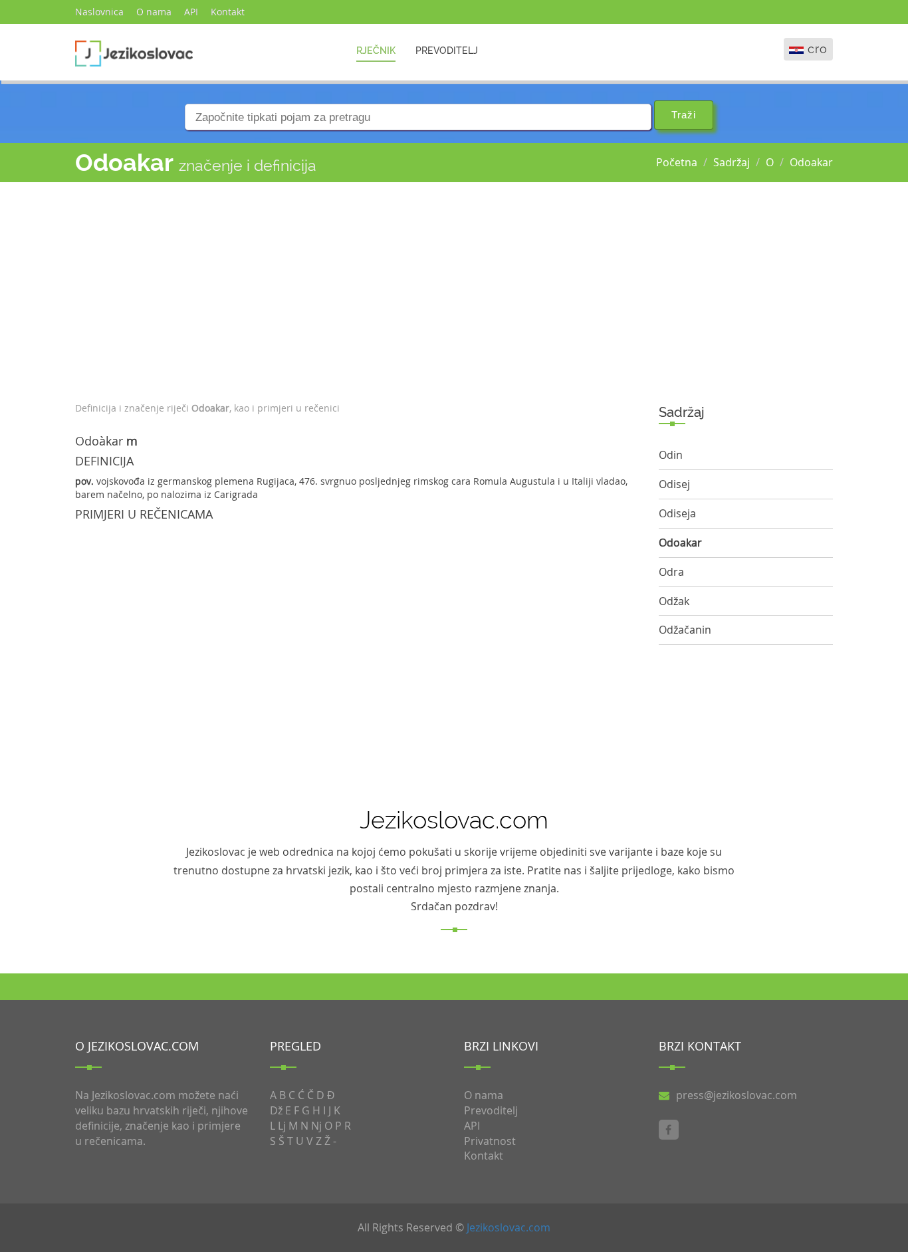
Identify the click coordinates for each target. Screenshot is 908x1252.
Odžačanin (685, 629)
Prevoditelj (446, 50)
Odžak (674, 601)
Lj (282, 1125)
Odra (671, 571)
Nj (316, 1125)
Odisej (674, 484)
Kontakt (228, 11)
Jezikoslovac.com (508, 1227)
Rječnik (376, 50)
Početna (676, 162)
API (191, 11)
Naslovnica (99, 11)
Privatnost (490, 1141)
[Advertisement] (357, 288)
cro (818, 49)
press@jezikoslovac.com (736, 1095)
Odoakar (811, 162)
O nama (153, 11)
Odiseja (677, 513)
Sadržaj (731, 162)
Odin (671, 454)
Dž (276, 1110)
